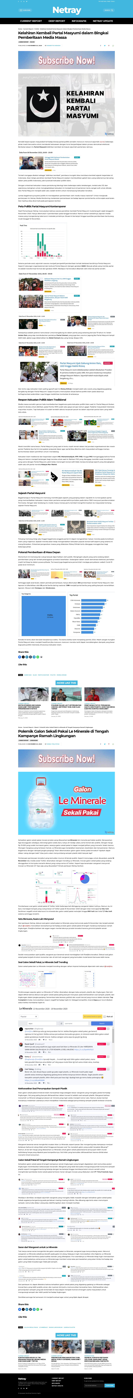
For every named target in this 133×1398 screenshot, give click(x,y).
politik (53, 675)
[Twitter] (27, 1)
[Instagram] (21, 1)
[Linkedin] (24, 1)
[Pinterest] (109, 46)
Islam (35, 675)
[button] (49, 162)
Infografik (56, 1383)
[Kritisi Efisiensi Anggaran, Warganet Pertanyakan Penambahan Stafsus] (33, 694)
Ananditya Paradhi (53, 45)
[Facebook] (18, 1)
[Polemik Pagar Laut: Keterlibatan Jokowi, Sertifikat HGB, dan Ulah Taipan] (66, 694)
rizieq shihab (61, 675)
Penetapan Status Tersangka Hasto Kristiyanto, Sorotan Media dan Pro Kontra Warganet (99, 707)
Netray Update (57, 1386)
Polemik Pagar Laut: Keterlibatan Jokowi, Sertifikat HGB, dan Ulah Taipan (66, 707)
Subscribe (109, 1385)
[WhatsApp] (113, 46)
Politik (37, 29)
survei (102, 142)
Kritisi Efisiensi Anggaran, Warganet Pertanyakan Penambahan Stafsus (29, 707)
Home (20, 29)
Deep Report (56, 1381)
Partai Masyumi (43, 675)
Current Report (28, 29)
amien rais (28, 675)
